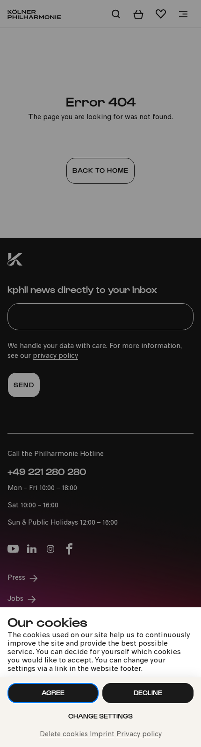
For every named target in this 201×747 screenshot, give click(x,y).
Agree (53, 693)
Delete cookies (64, 734)
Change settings (100, 716)
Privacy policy (139, 734)
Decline (148, 693)
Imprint (102, 734)
